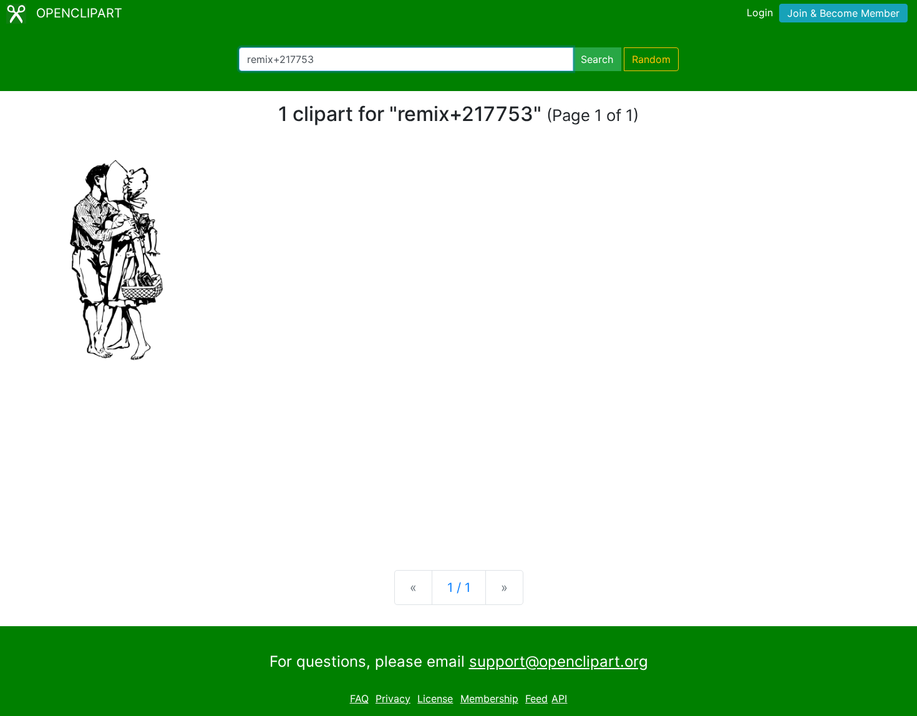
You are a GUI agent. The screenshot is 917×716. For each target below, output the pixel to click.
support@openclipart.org (558, 661)
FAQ (359, 698)
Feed (536, 698)
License (435, 698)
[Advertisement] (458, 462)
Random (651, 59)
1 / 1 (458, 587)
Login (760, 12)
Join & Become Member (843, 13)
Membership (489, 698)
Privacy (393, 698)
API (559, 698)
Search (597, 59)
